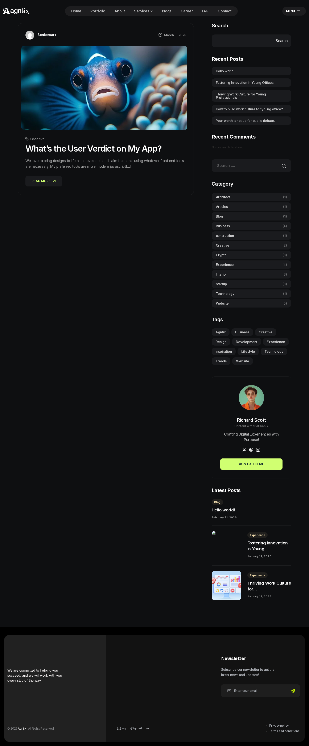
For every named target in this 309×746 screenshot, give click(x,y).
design (220, 342)
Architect (251, 197)
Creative (37, 139)
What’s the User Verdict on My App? (93, 148)
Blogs (167, 11)
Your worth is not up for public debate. (245, 121)
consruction (251, 236)
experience (276, 342)
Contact (224, 11)
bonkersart (46, 35)
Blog (251, 216)
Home (76, 11)
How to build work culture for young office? (249, 109)
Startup (251, 284)
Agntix (220, 332)
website (242, 361)
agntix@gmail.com (135, 728)
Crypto (251, 255)
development (246, 342)
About (120, 11)
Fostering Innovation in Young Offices (244, 83)
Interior (251, 274)
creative (265, 332)
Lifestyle (248, 351)
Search (220, 25)
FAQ (205, 11)
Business (251, 226)
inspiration (223, 351)
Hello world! (225, 71)
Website (251, 303)
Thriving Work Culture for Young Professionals (241, 96)
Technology (251, 294)
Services (141, 11)
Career (187, 11)
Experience (251, 265)
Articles (251, 207)
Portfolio (97, 11)
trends (221, 361)
